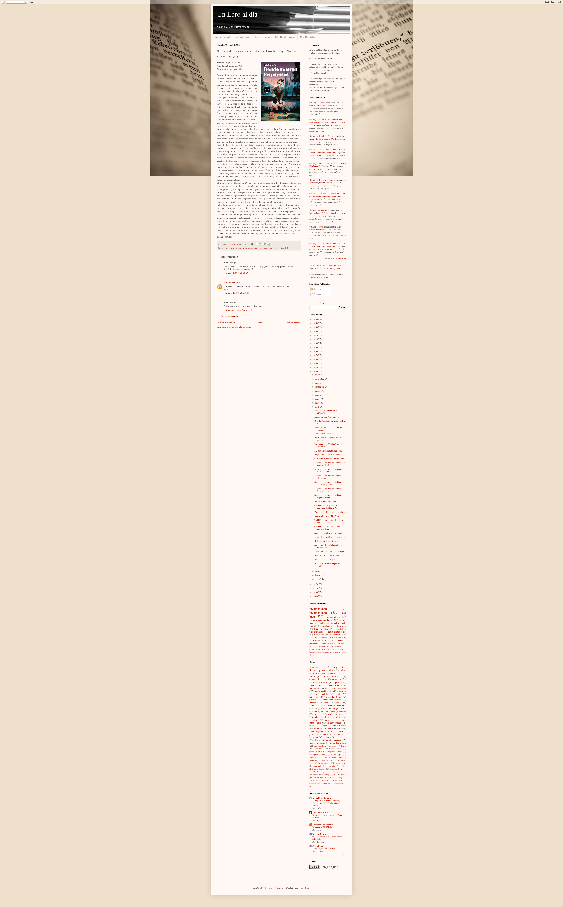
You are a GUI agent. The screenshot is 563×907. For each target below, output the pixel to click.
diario (339, 728)
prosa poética (324, 763)
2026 (315, 319)
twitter (338, 268)
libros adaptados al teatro (320, 731)
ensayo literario (339, 708)
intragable (329, 640)
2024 (315, 327)
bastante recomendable (320, 619)
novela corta (321, 673)
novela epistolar (328, 760)
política (325, 694)
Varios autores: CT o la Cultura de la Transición (329, 445)
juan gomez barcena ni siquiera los (326, 104)
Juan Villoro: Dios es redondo (326, 555)
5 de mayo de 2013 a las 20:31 (236, 293)
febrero (318, 574)
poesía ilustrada (338, 780)
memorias (332, 705)
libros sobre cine (331, 734)
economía (332, 746)
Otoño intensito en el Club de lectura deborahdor (327, 837)
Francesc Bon (229, 282)
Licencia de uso (242, 36)
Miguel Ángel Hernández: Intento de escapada (329, 428)
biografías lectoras (334, 751)
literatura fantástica (337, 688)
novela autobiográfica (324, 691)
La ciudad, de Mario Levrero (323, 848)
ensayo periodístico (317, 742)
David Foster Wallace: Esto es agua (329, 551)
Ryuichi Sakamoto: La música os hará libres (330, 422)
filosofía (312, 699)
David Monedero (326, 179)
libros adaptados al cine (321, 670)
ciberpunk (330, 777)
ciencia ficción (316, 679)
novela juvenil (330, 757)
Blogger (307, 888)
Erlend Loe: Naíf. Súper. (324, 559)
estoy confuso (341, 646)
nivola (311, 786)
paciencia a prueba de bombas (335, 652)
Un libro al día (237, 13)
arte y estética (320, 708)
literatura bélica (339, 725)
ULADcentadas (307, 36)
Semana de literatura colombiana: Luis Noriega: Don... (328, 483)
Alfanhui (323, 193)
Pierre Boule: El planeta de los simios (330, 512)
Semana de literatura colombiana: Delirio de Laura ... (328, 489)
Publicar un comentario (230, 316)
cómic (325, 685)
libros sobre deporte (335, 769)
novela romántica (333, 740)
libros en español (251, 248)
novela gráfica (339, 679)
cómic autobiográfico (333, 771)
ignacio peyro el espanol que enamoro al (327, 122)
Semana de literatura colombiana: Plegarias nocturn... (328, 496)
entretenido (323, 637)
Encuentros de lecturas (322, 824)
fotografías (331, 766)
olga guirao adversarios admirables (325, 228)
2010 (315, 592)
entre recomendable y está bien (327, 624)
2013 (315, 371)
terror (337, 673)
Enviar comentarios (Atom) (240, 326)
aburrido (315, 649)
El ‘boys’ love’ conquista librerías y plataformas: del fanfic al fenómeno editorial (326, 803)
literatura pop (324, 780)
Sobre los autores (262, 36)
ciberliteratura (314, 771)
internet (322, 769)
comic (326, 702)
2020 (315, 343)
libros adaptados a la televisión (322, 717)
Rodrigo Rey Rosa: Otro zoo (326, 541)
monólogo (325, 774)
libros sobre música (332, 699)
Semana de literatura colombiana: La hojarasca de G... (329, 463)
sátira (277, 248)
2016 (315, 359)
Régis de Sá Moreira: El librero (327, 454)
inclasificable (314, 640)
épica (322, 777)
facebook (330, 268)
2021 (315, 339)
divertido (337, 637)
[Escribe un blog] (259, 244)
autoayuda (318, 766)
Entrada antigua (293, 321)
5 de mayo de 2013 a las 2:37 (236, 273)
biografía (337, 694)
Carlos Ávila (324, 119)
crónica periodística (337, 711)
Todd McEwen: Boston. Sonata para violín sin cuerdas (329, 521)
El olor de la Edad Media (322, 827)
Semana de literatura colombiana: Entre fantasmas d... (328, 470)
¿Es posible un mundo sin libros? (328, 450)
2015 (315, 363)
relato (343, 670)
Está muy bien (321, 629)
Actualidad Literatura (322, 798)
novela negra (322, 682)
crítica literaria (335, 748)
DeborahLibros (319, 834)
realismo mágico (336, 754)
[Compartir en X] (262, 244)
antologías (318, 711)
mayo (317, 402)
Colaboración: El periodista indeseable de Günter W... (326, 506)
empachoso (326, 643)
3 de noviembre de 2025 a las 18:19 (238, 310)
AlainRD (323, 102)
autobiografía (314, 688)
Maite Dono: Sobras (322, 433)
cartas (323, 754)
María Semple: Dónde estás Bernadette (325, 411)
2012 (315, 584)
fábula (335, 774)
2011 (315, 588)
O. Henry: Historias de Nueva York (329, 458)
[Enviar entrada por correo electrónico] (252, 244)
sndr (283, 888)
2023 (315, 331)
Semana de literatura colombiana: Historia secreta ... (328, 477)
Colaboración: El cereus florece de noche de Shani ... (328, 527)
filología (340, 777)
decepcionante (326, 626)
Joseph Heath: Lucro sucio (325, 501)
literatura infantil (334, 722)
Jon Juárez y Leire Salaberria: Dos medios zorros (328, 546)
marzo (318, 571)
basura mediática (315, 652)
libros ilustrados (316, 705)
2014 (315, 367)
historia (312, 685)
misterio (327, 737)
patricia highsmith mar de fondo (323, 182)
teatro (337, 685)
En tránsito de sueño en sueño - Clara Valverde (327, 816)
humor (312, 676)
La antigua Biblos (320, 812)
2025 (315, 323)
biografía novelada (333, 714)
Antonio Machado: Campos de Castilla (327, 564)
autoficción (313, 702)
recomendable (269, 248)
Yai (320, 149)
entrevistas (313, 696)
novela (260, 248)
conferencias (318, 748)
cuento (325, 725)
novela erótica (314, 757)
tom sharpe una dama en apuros (327, 165)
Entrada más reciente (226, 321)
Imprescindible (332, 616)
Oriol (321, 226)
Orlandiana (317, 846)
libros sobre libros (332, 696)
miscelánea (313, 725)
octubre (318, 382)
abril (317, 406)
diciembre (319, 374)
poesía (337, 682)
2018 (315, 351)
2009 (315, 596)
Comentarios (318, 294)
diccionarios (314, 774)
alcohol (317, 740)
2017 (315, 355)
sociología (313, 737)
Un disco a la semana (318, 276)
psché (323, 649)
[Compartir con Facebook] (265, 244)
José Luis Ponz (325, 135)
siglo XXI (284, 248)
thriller (317, 714)
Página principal (222, 36)
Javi (320, 163)
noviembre (319, 378)
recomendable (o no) (337, 631)
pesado (330, 649)
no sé (340, 640)
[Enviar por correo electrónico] (257, 244)
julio (317, 394)
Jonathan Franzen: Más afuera (326, 516)
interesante (341, 626)
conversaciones (314, 783)
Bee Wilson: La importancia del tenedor (327, 439)
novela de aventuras (338, 742)
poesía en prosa (315, 751)
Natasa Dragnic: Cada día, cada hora (329, 536)
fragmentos (313, 780)
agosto (318, 390)
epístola (325, 783)
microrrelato (319, 745)
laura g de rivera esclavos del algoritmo (327, 151)
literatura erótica (339, 763)
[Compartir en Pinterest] (268, 244)
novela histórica (331, 676)
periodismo (341, 737)
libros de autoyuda (337, 783)
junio (317, 398)
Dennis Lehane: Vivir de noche (327, 416)
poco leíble (340, 649)
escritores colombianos (235, 248)
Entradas (317, 289)
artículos (328, 720)
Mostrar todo (342, 855)
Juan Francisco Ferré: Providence (328, 533)
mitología (313, 754)
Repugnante (319, 634)
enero (317, 579)
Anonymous (324, 210)
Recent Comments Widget (338, 258)
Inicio (260, 321)
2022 (315, 335)
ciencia (343, 746)
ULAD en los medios (285, 36)
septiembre (320, 386)
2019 (315, 347)
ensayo (335, 667)
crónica (338, 702)
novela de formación (322, 728)
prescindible (314, 643)
